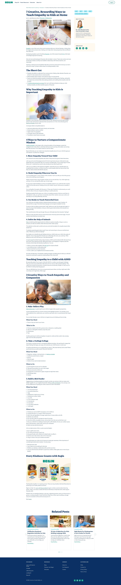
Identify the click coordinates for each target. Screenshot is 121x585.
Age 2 (76, 11)
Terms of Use (83, 571)
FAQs (81, 565)
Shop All (17, 2)
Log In (111, 2)
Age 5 (90, 11)
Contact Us (83, 567)
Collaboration (48, 18)
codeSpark (28, 573)
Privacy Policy (83, 569)
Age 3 (81, 11)
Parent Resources (24, 2)
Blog (45, 565)
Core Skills (56, 529)
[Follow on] (75, 580)
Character (42, 7)
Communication (35, 529)
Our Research (65, 567)
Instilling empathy (30, 145)
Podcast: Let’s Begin (49, 567)
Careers (64, 569)
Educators (32, 2)
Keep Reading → (30, 543)
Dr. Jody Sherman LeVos (82, 30)
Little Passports (29, 570)
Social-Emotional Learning (81, 13)
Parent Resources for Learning (32, 7)
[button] (95, 534)
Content (52, 529)
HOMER (28, 568)
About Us (39, 2)
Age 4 (85, 11)
